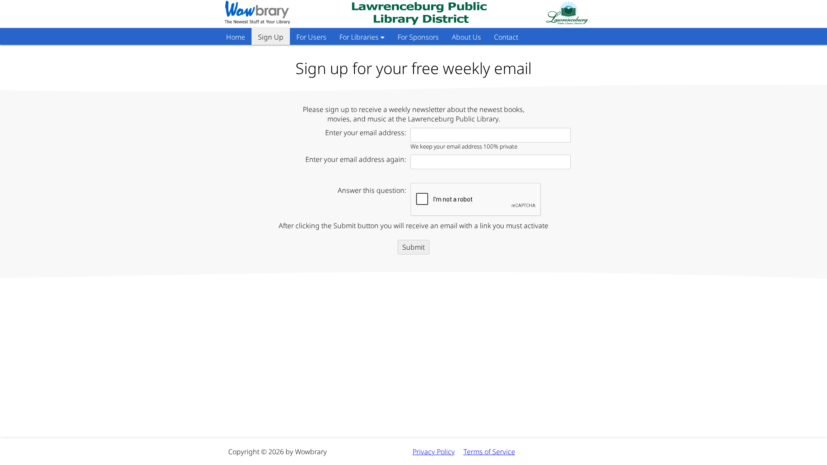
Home (235, 37)
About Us (466, 37)
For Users (311, 37)
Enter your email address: (365, 132)
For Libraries (359, 37)
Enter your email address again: (355, 159)
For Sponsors (418, 37)
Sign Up (270, 37)
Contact (506, 37)
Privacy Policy (434, 451)
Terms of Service (489, 451)
